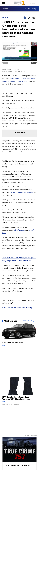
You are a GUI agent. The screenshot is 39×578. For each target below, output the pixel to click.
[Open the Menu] (3, 2)
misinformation (19, 230)
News (5, 17)
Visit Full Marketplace (30, 321)
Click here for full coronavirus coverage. (17, 307)
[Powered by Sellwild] (34, 435)
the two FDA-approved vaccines (21, 192)
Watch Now (33, 3)
